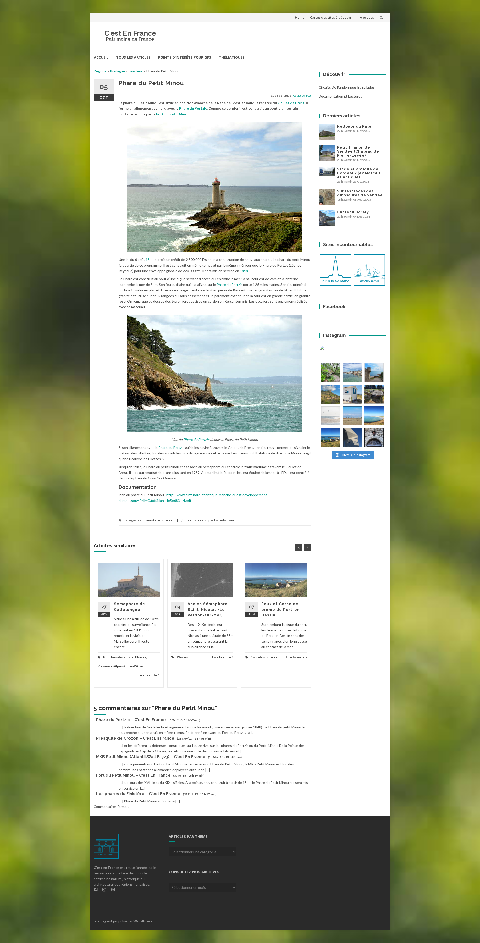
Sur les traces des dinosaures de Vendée (360, 193)
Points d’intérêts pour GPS (184, 57)
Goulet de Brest (302, 95)
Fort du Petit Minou (173, 114)
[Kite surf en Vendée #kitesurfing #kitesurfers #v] (330, 416)
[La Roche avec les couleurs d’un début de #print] (330, 394)
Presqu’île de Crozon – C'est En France (135, 738)
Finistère (135, 71)
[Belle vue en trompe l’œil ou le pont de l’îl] (352, 416)
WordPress (143, 921)
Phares (167, 520)
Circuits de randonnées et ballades (347, 87)
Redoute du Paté (354, 126)
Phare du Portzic (193, 108)
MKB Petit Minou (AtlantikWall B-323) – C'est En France (151, 756)
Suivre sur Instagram (355, 455)
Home (299, 17)
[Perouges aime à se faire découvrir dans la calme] (374, 437)
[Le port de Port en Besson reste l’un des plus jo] (330, 437)
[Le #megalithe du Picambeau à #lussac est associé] (330, 372)
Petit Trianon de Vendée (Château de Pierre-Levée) (358, 151)
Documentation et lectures (340, 96)
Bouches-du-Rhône (118, 657)
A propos (367, 17)
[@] (334, 351)
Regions (100, 71)
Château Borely (353, 212)
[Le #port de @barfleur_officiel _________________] (352, 372)
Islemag (100, 921)
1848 (244, 271)
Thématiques (231, 57)
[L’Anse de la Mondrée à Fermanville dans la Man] (374, 416)
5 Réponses (194, 520)
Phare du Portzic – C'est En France (131, 719)
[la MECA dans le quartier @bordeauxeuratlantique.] (352, 437)
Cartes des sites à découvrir (332, 17)
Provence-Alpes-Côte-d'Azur (121, 666)
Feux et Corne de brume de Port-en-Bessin (282, 609)
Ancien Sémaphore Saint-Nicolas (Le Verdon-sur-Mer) (208, 609)
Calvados (258, 657)
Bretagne (117, 71)
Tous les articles (133, 57)
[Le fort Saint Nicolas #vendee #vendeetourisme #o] (374, 372)
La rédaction (224, 520)
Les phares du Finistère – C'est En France (138, 793)
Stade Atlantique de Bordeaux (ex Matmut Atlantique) (358, 173)
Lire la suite (147, 675)
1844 (150, 259)
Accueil (101, 57)
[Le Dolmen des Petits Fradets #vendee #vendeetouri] (374, 394)
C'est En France (130, 33)
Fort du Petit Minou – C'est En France (133, 775)
